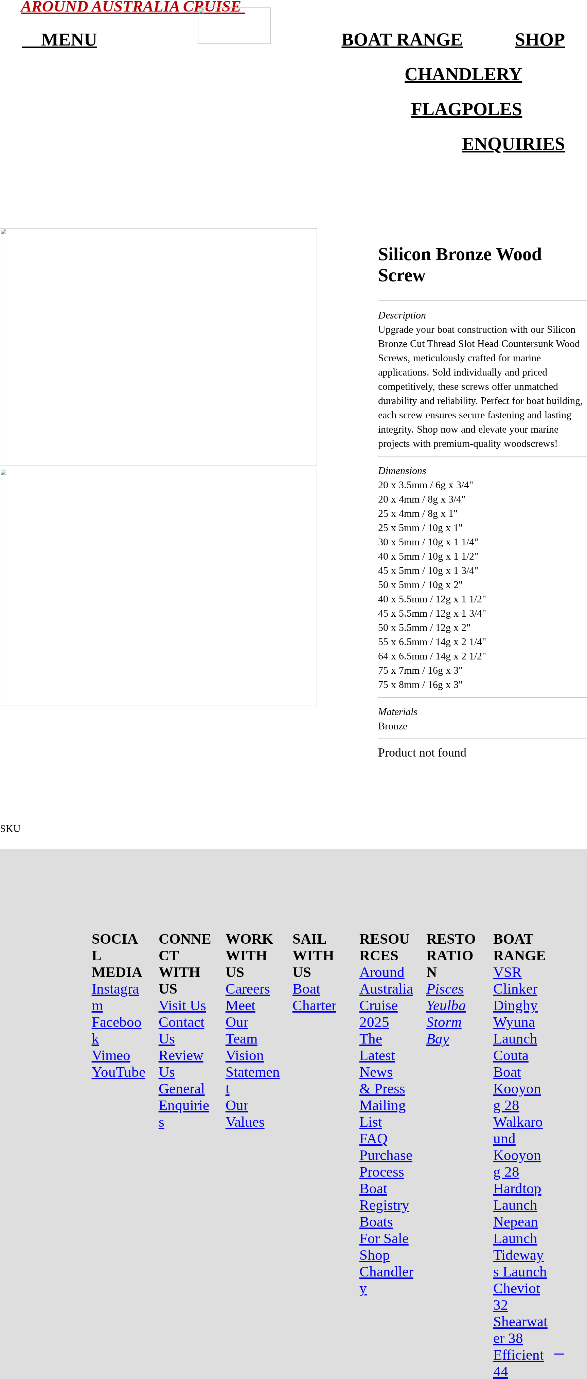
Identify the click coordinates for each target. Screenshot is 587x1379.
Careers (248, 989)
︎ (559, 1349)
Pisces (445, 989)
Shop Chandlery (386, 1271)
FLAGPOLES (466, 109)
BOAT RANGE (402, 39)
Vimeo (111, 1055)
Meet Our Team (241, 1022)
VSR (507, 972)
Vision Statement (253, 1071)
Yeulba (446, 1005)
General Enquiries (184, 1105)
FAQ (373, 1138)
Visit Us (182, 1005)
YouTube (118, 1072)
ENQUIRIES (513, 143)
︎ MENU (59, 39)
